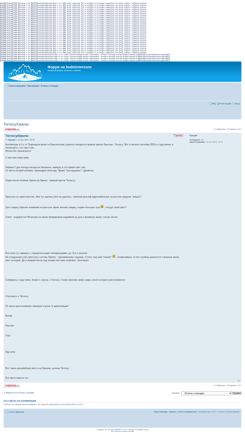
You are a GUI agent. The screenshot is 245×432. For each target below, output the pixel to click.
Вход (237, 104)
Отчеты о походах (49, 86)
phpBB (117, 430)
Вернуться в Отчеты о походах (20, 393)
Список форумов (17, 86)
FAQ (214, 104)
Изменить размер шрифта (237, 85)
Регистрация (225, 104)
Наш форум (33, 86)
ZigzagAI (11, 140)
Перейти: (176, 393)
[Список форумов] (26, 71)
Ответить (8, 128)
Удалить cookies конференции (183, 412)
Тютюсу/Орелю (16, 124)
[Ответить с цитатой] (178, 135)
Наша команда (160, 412)
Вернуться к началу (239, 381)
